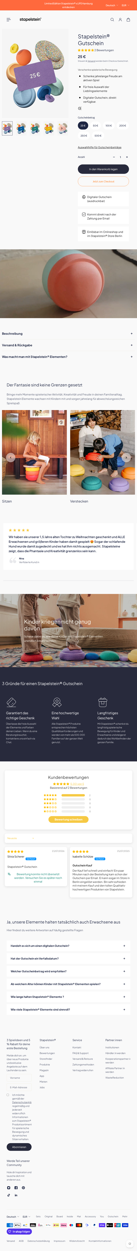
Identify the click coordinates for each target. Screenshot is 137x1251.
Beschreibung (12, 333)
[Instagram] (8, 1187)
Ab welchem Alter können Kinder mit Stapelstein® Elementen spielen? (56, 984)
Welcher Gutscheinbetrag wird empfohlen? (38, 971)
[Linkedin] (16, 1195)
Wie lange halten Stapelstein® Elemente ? (37, 996)
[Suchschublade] (112, 19)
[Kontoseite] (120, 19)
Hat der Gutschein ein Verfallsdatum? (35, 958)
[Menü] (8, 19)
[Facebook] (16, 1187)
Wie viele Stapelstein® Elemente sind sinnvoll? (40, 1009)
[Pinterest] (23, 1187)
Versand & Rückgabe (17, 345)
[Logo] (30, 19)
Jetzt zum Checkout (103, 181)
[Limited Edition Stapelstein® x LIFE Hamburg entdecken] (68, 5)
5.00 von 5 (77, 784)
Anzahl (81, 157)
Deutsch (110, 5)
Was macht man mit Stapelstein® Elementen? (34, 357)
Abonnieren (19, 1146)
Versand (91, 61)
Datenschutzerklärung (24, 1102)
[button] (86, 50)
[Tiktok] (8, 1195)
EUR (124, 5)
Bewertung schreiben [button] (68, 819)
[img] (15, 851)
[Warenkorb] (128, 19)
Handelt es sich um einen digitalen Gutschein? (40, 945)
